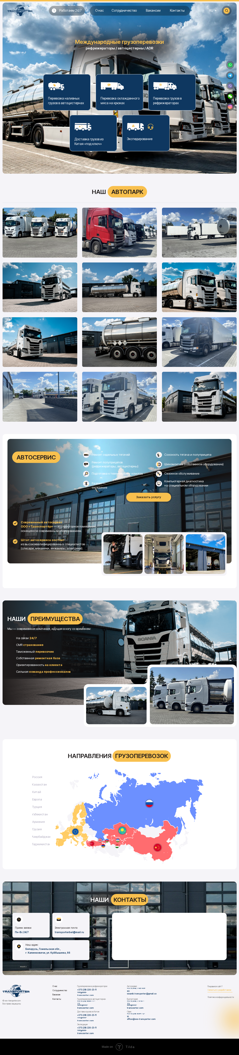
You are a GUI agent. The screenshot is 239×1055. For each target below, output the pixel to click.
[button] (230, 96)
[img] (230, 65)
